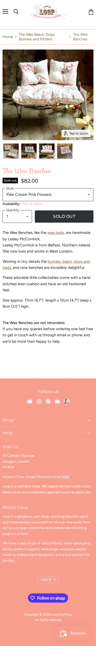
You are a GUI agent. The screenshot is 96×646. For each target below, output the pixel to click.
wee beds (55, 232)
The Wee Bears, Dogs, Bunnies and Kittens (37, 36)
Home (8, 37)
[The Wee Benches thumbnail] (11, 151)
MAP (66, 477)
